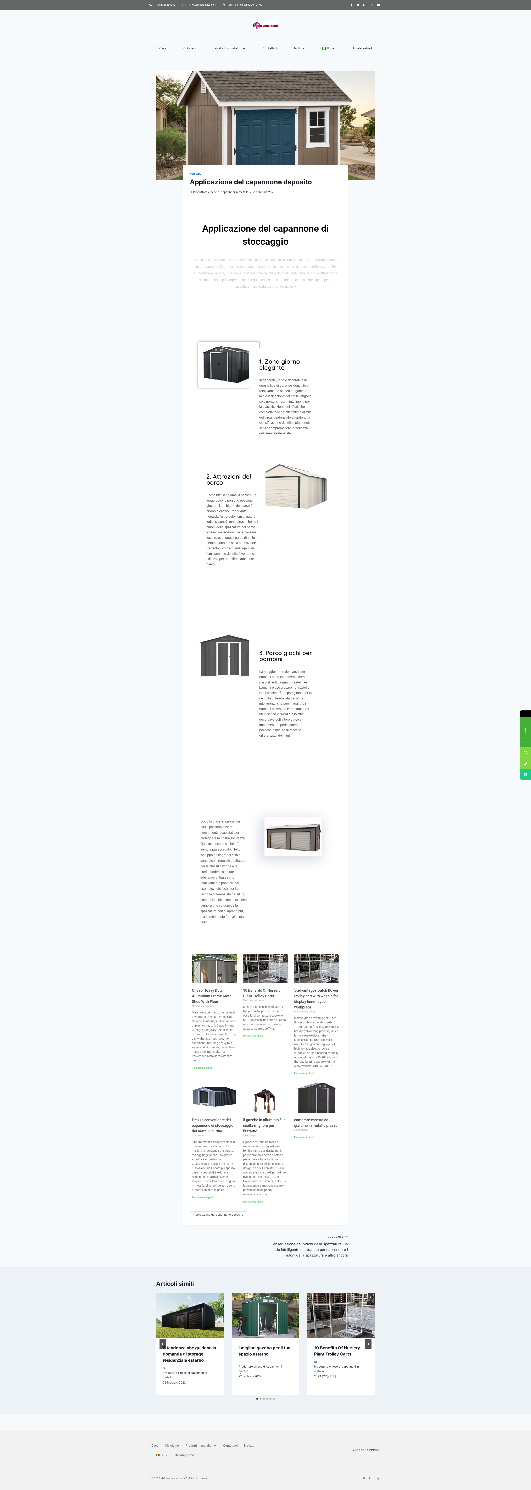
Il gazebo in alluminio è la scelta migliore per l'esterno (264, 1125)
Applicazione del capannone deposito (217, 1214)
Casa (162, 48)
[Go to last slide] (163, 1344)
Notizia (299, 48)
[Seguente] (368, 1344)
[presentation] (190, 1315)
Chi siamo (190, 48)
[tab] (257, 1399)
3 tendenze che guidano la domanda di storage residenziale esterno (189, 1354)
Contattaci (270, 48)
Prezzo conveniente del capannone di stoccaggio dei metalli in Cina (212, 1125)
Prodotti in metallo (227, 48)
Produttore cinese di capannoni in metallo (220, 192)
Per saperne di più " (202, 1067)
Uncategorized (362, 48)
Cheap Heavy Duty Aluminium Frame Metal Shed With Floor (212, 996)
